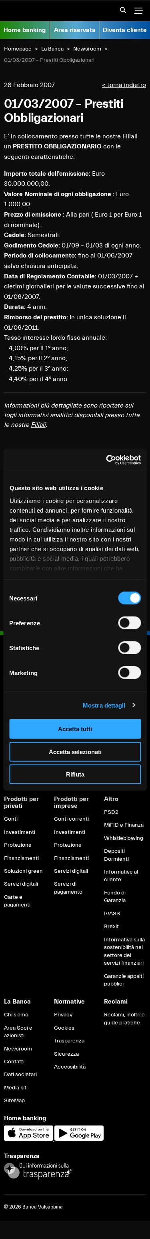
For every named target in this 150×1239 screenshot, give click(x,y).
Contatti (14, 1062)
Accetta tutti (75, 729)
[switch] (129, 622)
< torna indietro (124, 85)
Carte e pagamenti (17, 901)
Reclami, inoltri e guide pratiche (124, 1019)
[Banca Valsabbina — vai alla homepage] (40, 10)
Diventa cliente (125, 30)
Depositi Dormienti (116, 855)
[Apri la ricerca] (120, 12)
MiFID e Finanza (124, 825)
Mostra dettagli (104, 705)
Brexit (111, 926)
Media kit (15, 1088)
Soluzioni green (23, 871)
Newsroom (87, 49)
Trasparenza (69, 1041)
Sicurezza (66, 1054)
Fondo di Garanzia (115, 897)
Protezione (18, 845)
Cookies (64, 1028)
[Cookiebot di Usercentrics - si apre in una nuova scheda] (107, 459)
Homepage (18, 49)
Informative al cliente (121, 876)
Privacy (63, 1015)
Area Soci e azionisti (18, 1032)
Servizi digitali (21, 884)
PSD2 (111, 812)
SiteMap (14, 1100)
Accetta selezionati (75, 751)
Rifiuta (75, 774)
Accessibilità (70, 1067)
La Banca (52, 49)
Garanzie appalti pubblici (124, 980)
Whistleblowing (123, 838)
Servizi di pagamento (68, 888)
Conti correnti (71, 819)
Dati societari (20, 1074)
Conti (11, 819)
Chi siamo (16, 1015)
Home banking (25, 30)
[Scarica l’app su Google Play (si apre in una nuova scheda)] (79, 1139)
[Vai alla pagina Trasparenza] (38, 1171)
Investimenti (19, 832)
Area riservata (75, 30)
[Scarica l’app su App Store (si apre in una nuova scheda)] (29, 1139)
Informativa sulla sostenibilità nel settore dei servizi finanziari (124, 952)
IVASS (112, 913)
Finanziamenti (21, 858)
